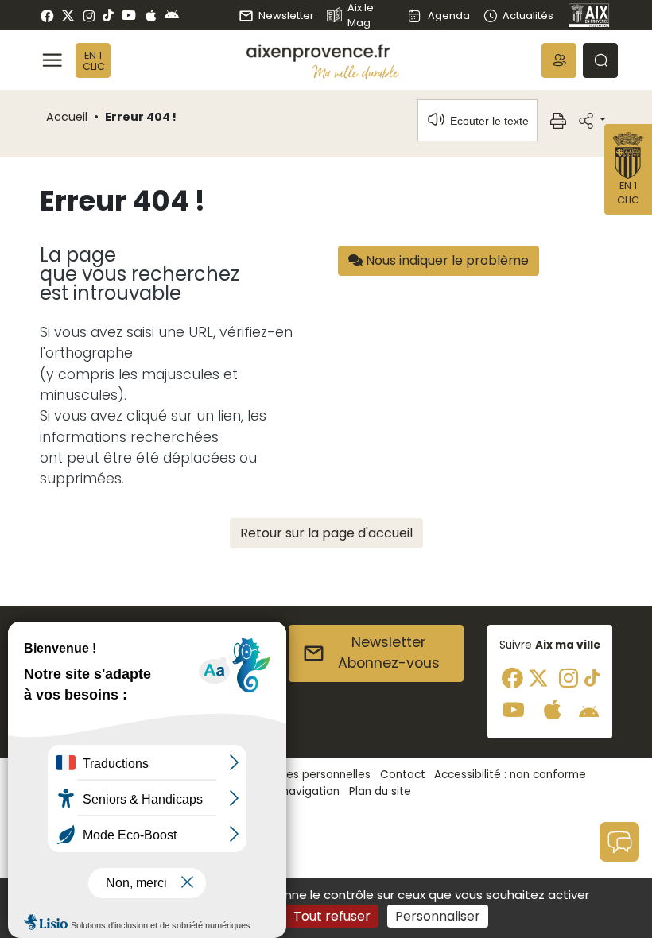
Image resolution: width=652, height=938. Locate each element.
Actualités (528, 15)
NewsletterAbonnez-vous (389, 652)
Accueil (66, 117)
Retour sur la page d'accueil (326, 533)
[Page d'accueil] (589, 15)
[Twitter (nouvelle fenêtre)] (68, 15)
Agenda (448, 15)
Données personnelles (311, 774)
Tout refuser (332, 916)
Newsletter (286, 15)
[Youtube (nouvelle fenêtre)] (128, 15)
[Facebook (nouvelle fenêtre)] (47, 15)
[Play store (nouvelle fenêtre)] (172, 15)
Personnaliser (437, 916)
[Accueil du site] (322, 53)
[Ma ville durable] (355, 71)
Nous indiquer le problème (446, 260)
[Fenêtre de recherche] (600, 60)
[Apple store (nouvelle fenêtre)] (150, 15)
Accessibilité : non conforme (510, 774)
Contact (402, 774)
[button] (558, 60)
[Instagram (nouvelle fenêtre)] (88, 15)
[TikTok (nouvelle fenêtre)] (108, 15)
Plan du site (380, 791)
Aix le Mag (360, 15)
